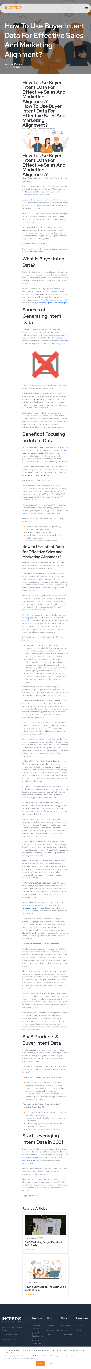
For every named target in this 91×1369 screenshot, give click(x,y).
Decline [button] (50, 1364)
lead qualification (29, 1160)
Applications (66, 1335)
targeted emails (29, 908)
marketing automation (37, 399)
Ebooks (79, 1326)
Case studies (66, 1326)
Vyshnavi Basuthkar (15, 64)
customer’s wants (29, 192)
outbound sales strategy (55, 767)
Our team (50, 1326)
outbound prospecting (36, 695)
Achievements (52, 1330)
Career (49, 1335)
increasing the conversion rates (35, 475)
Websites (65, 1330)
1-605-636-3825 (9, 1334)
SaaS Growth (33, 1195)
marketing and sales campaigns (53, 302)
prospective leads (35, 618)
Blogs (78, 1330)
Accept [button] (40, 1364)
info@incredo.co (9, 1339)
